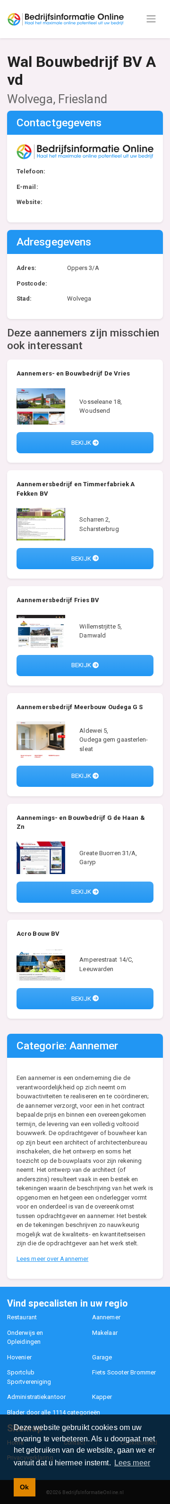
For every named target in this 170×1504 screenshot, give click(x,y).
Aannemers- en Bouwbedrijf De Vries (73, 373)
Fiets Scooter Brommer (124, 1372)
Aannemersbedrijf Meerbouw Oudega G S (80, 707)
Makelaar (105, 1332)
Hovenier (19, 1357)
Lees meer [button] (132, 1463)
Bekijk (82, 442)
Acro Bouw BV (38, 933)
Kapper (102, 1396)
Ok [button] (24, 1487)
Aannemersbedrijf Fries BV (58, 600)
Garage (102, 1357)
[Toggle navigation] (151, 18)
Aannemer (106, 1317)
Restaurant (22, 1317)
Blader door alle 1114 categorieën (53, 1412)
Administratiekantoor (36, 1396)
